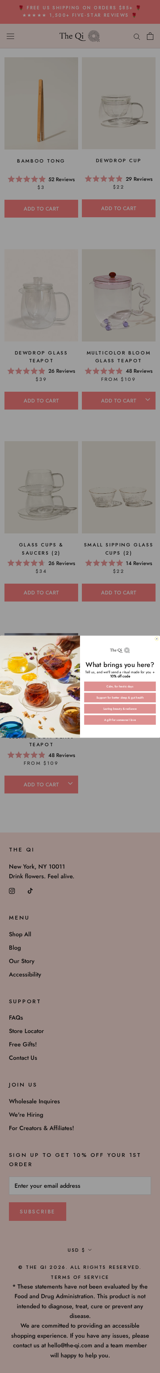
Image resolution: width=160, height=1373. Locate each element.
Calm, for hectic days (119, 686)
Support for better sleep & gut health (120, 697)
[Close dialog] (157, 638)
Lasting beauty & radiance (120, 708)
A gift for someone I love (120, 720)
